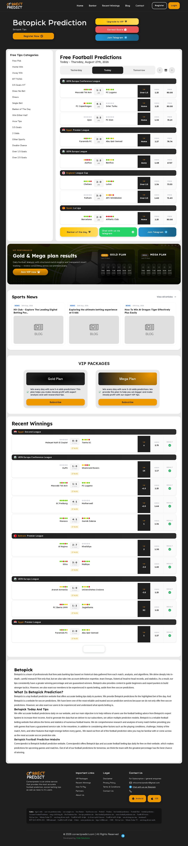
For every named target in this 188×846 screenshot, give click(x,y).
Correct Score (115, 29)
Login (174, 5)
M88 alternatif (51, 820)
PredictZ (101, 812)
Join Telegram (115, 37)
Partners (80, 791)
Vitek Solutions (83, 838)
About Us (80, 795)
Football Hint (135, 812)
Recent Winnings (111, 5)
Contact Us (108, 791)
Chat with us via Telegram (144, 787)
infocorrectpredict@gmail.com (146, 782)
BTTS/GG (17, 78)
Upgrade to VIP (115, 21)
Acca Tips (17, 121)
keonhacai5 (142, 817)
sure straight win (68, 812)
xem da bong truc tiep (130, 817)
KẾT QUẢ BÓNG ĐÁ (37, 820)
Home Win (17, 66)
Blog (127, 5)
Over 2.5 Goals (19, 157)
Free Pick (16, 60)
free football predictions (121, 812)
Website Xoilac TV (46, 817)
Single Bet (17, 103)
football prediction (147, 812)
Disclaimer (107, 778)
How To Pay (81, 787)
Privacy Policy (109, 782)
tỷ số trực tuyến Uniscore (96, 817)
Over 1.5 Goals (19, 151)
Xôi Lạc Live (33, 817)
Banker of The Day (21, 109)
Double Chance (19, 145)
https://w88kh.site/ (102, 820)
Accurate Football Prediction (38, 814)
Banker (92, 5)
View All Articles (165, 297)
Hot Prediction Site (70, 814)
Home (80, 5)
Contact (140, 5)
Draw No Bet (18, 91)
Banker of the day (77, 232)
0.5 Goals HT (19, 85)
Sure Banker (80, 812)
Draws (15, 97)
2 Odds (15, 133)
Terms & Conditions (111, 787)
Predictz (109, 812)
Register (159, 5)
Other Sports (18, 139)
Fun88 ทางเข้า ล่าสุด (78, 817)
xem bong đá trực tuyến (61, 817)
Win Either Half (20, 115)
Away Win (17, 72)
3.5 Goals (17, 127)
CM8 (111, 820)
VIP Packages (82, 778)
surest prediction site (87, 820)
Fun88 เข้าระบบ (142, 814)
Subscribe (55, 402)
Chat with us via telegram (111, 232)
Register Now (31, 36)
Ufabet (76, 820)
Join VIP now (28, 272)
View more (94, 649)
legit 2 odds (39, 812)
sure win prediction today (52, 812)
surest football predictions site (125, 814)
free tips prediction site (86, 814)
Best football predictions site (104, 814)
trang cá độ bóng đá (56, 814)
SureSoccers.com (91, 812)
